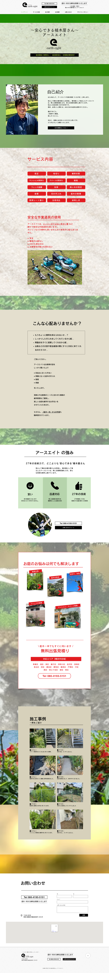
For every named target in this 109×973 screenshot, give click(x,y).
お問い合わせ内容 (61, 905)
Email (58, 899)
